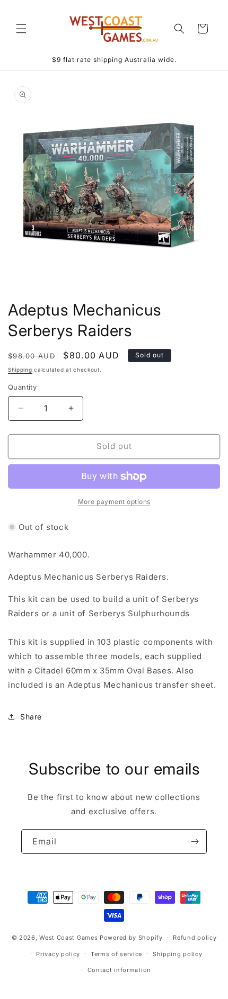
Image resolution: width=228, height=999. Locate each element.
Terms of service (116, 954)
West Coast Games (68, 937)
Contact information (119, 970)
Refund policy (194, 937)
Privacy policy (58, 954)
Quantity (22, 387)
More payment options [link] (114, 502)
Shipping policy (178, 954)
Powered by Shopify (131, 937)
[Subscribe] (194, 841)
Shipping (20, 369)
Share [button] (31, 716)
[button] (21, 28)
